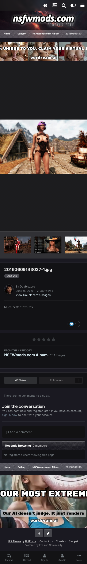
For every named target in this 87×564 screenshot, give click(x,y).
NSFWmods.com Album (26, 355)
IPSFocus (30, 541)
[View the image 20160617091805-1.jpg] (47, 245)
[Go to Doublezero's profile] (9, 289)
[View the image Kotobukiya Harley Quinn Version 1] (17, 245)
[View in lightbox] (43, 147)
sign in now (9, 415)
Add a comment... (21, 432)
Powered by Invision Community (43, 545)
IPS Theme (14, 541)
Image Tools (69, 223)
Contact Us (46, 541)
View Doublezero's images (33, 295)
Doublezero (27, 286)
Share (22, 380)
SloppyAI (74, 541)
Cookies (61, 541)
